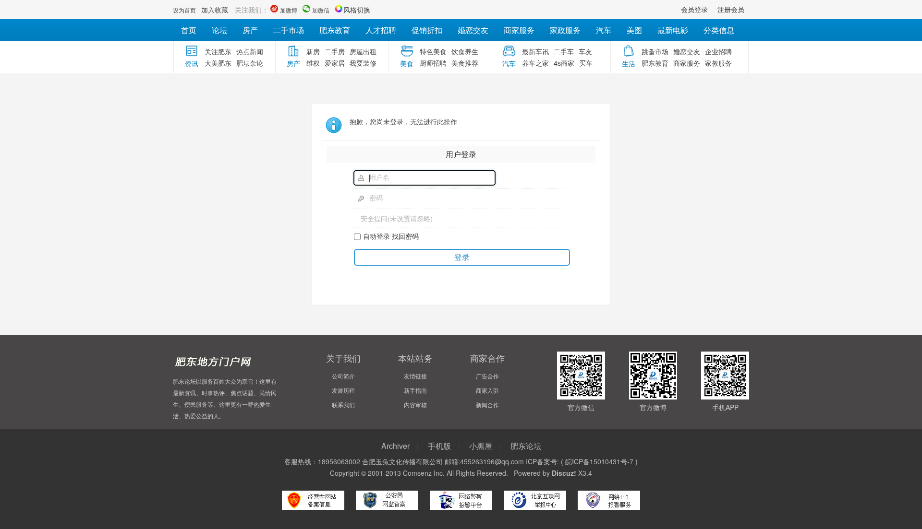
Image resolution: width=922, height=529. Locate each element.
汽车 (603, 29)
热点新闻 (249, 51)
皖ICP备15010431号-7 (599, 461)
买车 (586, 63)
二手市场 (288, 29)
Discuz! (564, 473)
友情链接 (415, 376)
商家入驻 (487, 390)
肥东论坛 (525, 445)
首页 (188, 29)
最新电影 (672, 29)
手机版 (439, 445)
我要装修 (363, 63)
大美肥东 (218, 63)
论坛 (219, 29)
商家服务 (519, 29)
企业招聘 (718, 51)
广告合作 (487, 376)
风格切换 (356, 9)
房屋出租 (363, 51)
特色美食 (433, 51)
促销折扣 (427, 29)
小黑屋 (480, 445)
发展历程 (343, 390)
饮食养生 (464, 51)
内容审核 (415, 404)
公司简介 (343, 376)
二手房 (335, 51)
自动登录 (376, 236)
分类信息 (719, 29)
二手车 (564, 51)
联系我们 (343, 404)
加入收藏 (214, 9)
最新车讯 (535, 51)
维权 (313, 63)
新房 (313, 51)
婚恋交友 (473, 29)
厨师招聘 (433, 63)
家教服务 (718, 63)
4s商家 (564, 63)
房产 (250, 29)
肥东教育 (334, 29)
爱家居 (335, 63)
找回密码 (405, 236)
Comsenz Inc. (424, 473)
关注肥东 (218, 51)
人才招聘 (380, 29)
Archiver (395, 445)
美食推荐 (464, 63)
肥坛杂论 (249, 63)
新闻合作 (487, 404)
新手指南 (415, 390)
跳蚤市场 (655, 51)
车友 (585, 51)
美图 (634, 29)
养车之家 (535, 63)
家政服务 (565, 29)
